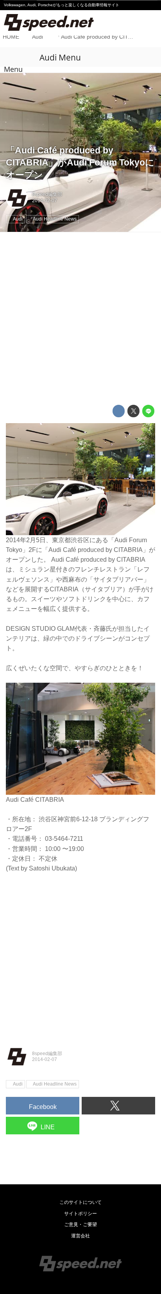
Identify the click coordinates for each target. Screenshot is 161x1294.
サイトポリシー (80, 1213)
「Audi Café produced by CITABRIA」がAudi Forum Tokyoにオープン (80, 163)
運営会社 (80, 1236)
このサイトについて (80, 1202)
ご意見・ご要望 (80, 1224)
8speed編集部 (47, 194)
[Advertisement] (80, 318)
